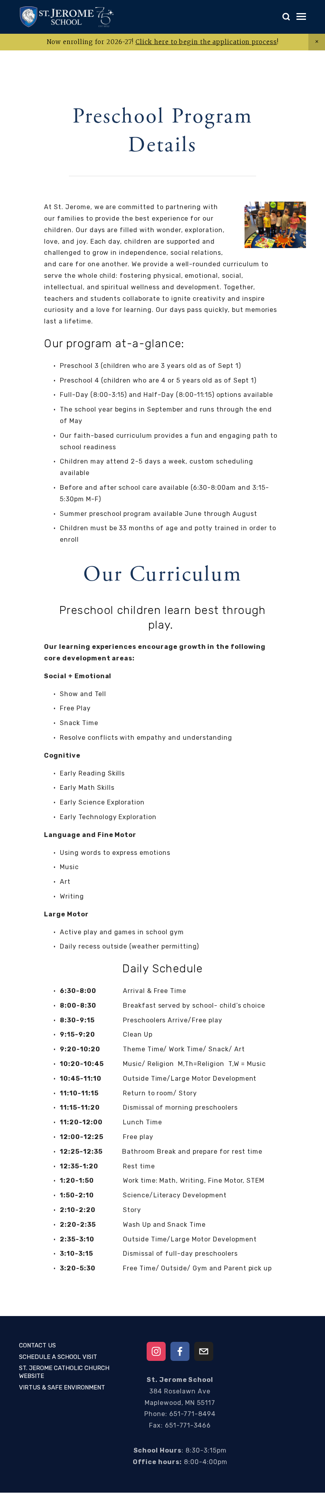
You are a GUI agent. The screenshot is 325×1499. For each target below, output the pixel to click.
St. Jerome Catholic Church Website (64, 1372)
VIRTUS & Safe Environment (62, 1387)
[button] (316, 42)
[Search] (286, 17)
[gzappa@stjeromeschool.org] (203, 1351)
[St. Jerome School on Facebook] (179, 1351)
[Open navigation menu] (301, 16)
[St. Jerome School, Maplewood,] (156, 1351)
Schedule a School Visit (58, 1356)
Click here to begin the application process (206, 42)
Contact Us (37, 1345)
